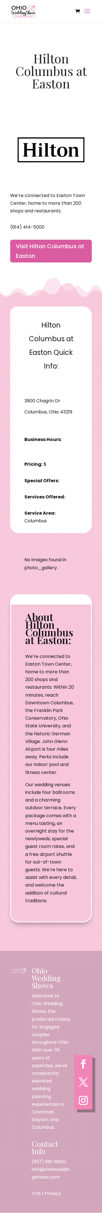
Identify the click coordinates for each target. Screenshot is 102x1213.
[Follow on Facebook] (83, 1064)
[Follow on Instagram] (83, 1100)
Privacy (52, 1193)
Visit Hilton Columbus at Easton (50, 251)
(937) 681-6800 (49, 1161)
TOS (36, 1193)
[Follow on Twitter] (83, 1082)
